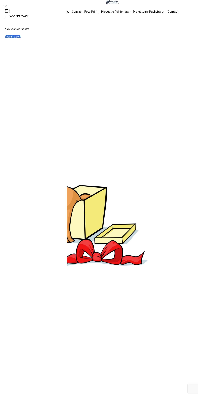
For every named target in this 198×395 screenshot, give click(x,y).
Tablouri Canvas (70, 11)
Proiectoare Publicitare (148, 11)
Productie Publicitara (115, 11)
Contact (173, 11)
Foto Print (91, 11)
